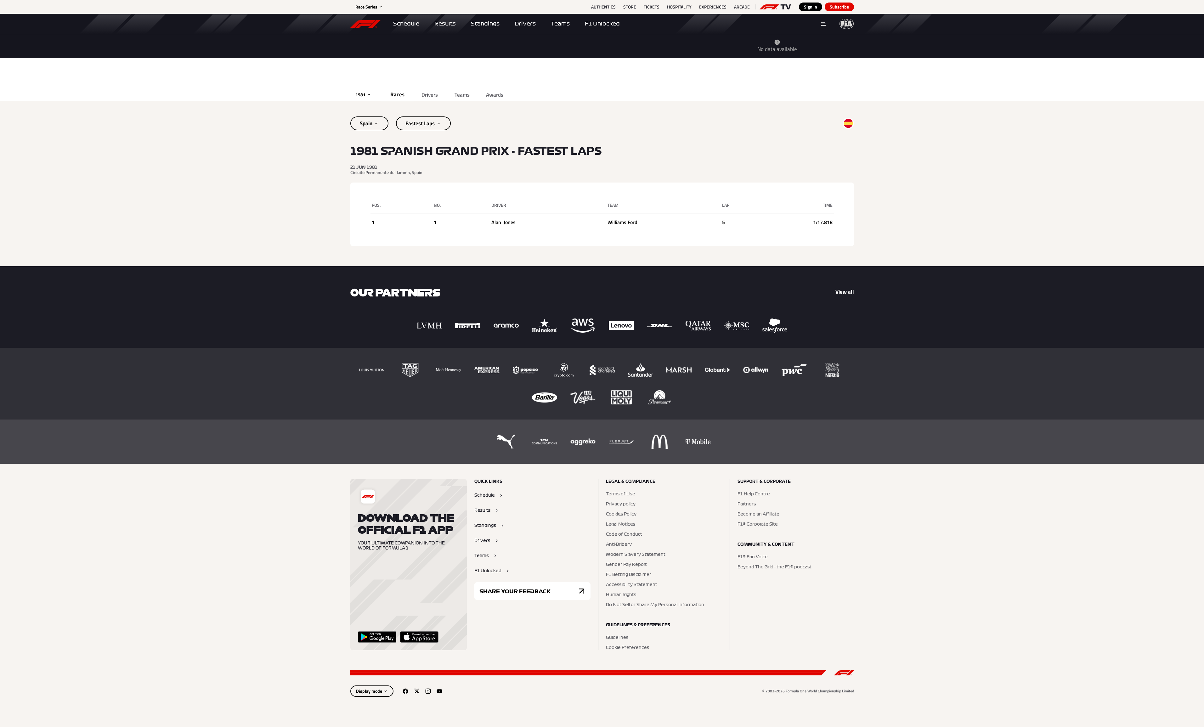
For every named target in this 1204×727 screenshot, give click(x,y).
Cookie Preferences (627, 648)
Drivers (525, 23)
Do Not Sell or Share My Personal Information (655, 605)
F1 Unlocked (602, 23)
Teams (560, 23)
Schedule (406, 23)
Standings (485, 23)
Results (445, 23)
